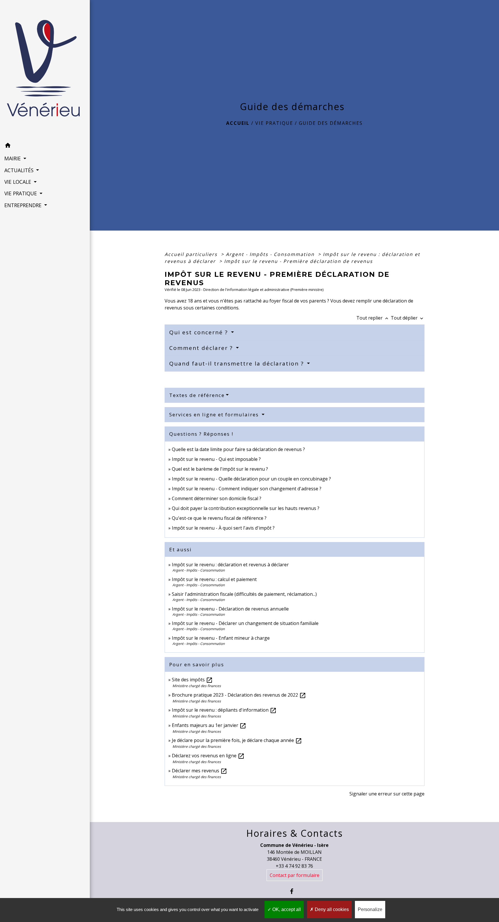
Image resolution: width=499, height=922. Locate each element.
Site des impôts (192, 679)
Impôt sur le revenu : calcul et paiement (214, 579)
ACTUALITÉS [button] (19, 170)
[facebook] (294, 891)
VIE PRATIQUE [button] (21, 193)
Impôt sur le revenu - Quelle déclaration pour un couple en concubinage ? (251, 479)
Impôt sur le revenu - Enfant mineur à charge (221, 638)
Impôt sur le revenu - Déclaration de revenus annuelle (230, 609)
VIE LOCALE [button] (18, 181)
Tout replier (373, 318)
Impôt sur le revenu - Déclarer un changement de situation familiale (245, 623)
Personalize (370, 909)
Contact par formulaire (294, 875)
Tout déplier (407, 318)
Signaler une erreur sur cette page (386, 794)
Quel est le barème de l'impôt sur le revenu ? (220, 469)
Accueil (238, 123)
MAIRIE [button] (13, 158)
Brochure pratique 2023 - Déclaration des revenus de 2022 (239, 695)
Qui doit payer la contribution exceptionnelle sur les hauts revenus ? (246, 508)
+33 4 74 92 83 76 (294, 866)
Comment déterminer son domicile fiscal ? (216, 498)
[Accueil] (45, 69)
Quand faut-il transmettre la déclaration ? (237, 363)
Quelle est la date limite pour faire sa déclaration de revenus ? (238, 449)
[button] (44, 146)
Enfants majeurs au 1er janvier (209, 725)
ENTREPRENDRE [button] (23, 205)
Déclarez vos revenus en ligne (208, 755)
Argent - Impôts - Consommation (271, 254)
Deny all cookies (331, 909)
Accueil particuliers (192, 254)
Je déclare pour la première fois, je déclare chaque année (237, 740)
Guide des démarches (331, 123)
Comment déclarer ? (202, 348)
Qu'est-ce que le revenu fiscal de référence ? (219, 518)
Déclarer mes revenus (199, 770)
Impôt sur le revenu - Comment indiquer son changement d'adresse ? (246, 488)
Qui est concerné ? (199, 332)
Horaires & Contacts (294, 833)
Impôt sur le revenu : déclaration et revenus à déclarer (230, 564)
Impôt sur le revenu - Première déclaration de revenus (298, 261)
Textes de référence (197, 395)
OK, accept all (286, 909)
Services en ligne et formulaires (214, 414)
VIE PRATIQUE (274, 123)
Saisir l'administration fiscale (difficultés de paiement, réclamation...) (244, 594)
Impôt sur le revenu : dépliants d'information (224, 710)
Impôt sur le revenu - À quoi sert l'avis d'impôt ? (223, 528)
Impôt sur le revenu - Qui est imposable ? (216, 459)
